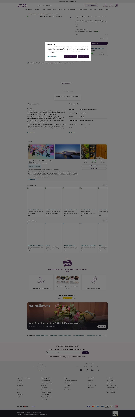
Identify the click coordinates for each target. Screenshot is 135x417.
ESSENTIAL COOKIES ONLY (70, 56)
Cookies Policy (52, 50)
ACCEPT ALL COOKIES (83, 56)
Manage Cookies (52, 56)
